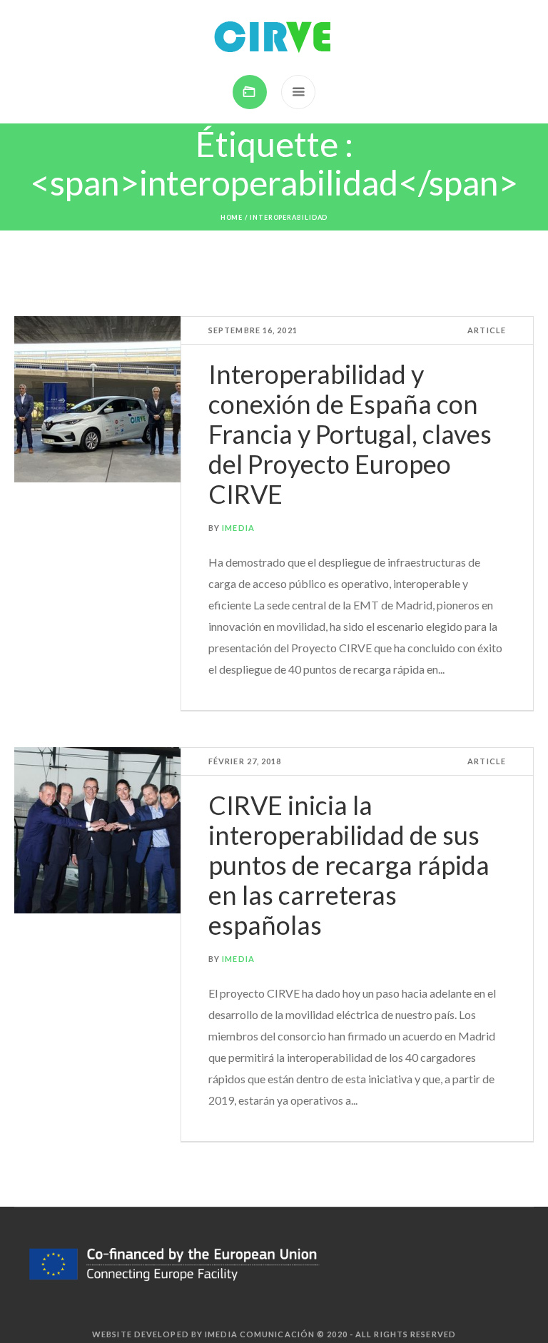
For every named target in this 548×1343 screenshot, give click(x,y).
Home (231, 217)
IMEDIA (238, 527)
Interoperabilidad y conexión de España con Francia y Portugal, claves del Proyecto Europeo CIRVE (350, 434)
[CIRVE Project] (274, 37)
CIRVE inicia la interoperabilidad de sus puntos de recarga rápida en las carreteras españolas (348, 865)
